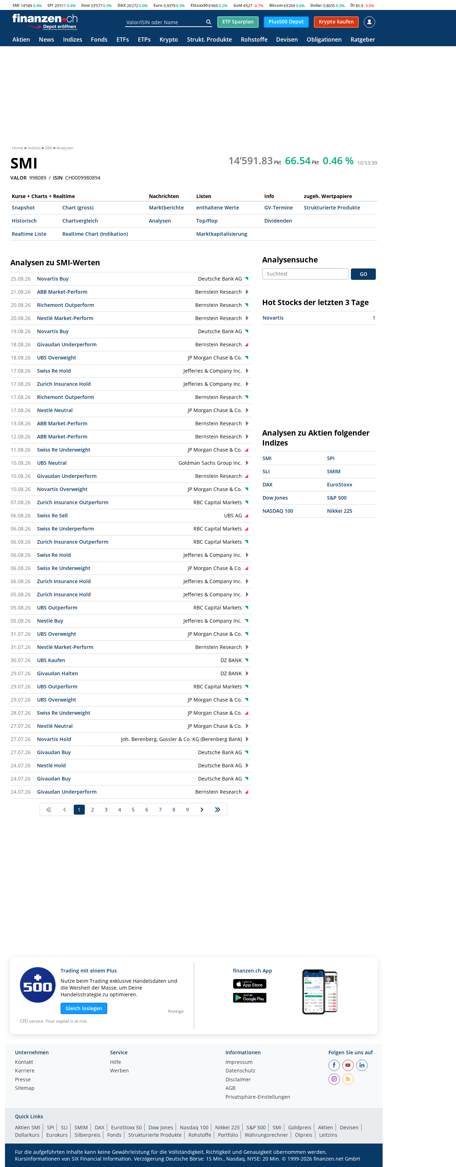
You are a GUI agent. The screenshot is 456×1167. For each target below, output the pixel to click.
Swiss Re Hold (54, 370)
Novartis (273, 317)
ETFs (122, 40)
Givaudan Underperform (67, 344)
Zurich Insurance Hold (64, 383)
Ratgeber (363, 40)
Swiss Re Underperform (65, 528)
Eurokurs (57, 1134)
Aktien (21, 40)
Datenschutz (240, 1071)
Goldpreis (299, 1127)
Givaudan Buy (54, 752)
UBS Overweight (56, 357)
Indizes (72, 40)
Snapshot (23, 207)
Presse (23, 1080)
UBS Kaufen (51, 660)
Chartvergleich (80, 220)
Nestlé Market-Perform (65, 318)
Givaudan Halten (57, 673)
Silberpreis (87, 1134)
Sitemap (25, 1088)
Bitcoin (276, 5)
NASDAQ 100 (278, 510)
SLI (266, 471)
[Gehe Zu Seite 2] (202, 810)
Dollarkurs (27, 1134)
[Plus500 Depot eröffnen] (52, 26)
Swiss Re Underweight (63, 449)
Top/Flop (207, 220)
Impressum (239, 1062)
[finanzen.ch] (44, 18)
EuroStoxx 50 (126, 1127)
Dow (85, 5)
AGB (230, 1088)
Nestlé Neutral (55, 410)
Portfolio (228, 1134)
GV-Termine (278, 207)
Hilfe (115, 1062)
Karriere (25, 1071)
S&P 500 (337, 497)
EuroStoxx (339, 484)
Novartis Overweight (62, 489)
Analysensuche (290, 260)
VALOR (18, 177)
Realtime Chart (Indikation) (95, 233)
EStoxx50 (199, 5)
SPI (50, 5)
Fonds (99, 40)
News (46, 40)
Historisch (24, 220)
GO (363, 274)
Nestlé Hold (51, 765)
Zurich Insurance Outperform (72, 502)
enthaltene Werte (217, 207)
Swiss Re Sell (52, 515)
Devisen (287, 40)
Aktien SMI (27, 1127)
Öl (352, 5)
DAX (122, 5)
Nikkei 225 (339, 510)
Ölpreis (303, 1134)
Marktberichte (166, 207)
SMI (16, 5)
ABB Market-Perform (62, 291)
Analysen (160, 220)
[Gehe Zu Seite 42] (217, 810)
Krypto (169, 40)
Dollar (316, 5)
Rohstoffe (254, 40)
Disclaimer (238, 1080)
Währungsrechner (266, 1134)
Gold (237, 5)
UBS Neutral (52, 462)
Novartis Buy (53, 278)
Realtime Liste (29, 233)
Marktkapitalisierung (221, 233)
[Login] (369, 22)
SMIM (334, 471)
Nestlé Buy (50, 620)
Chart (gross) (77, 207)
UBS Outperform (57, 607)
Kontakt (24, 1062)
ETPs (144, 40)
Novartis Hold (54, 739)
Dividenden (278, 220)
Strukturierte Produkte (332, 207)
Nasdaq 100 (194, 1127)
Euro (158, 5)
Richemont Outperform (65, 305)
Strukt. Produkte (209, 40)
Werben (119, 1071)
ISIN (58, 177)
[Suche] (208, 22)
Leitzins (328, 1134)
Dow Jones (275, 497)
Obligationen (324, 40)
